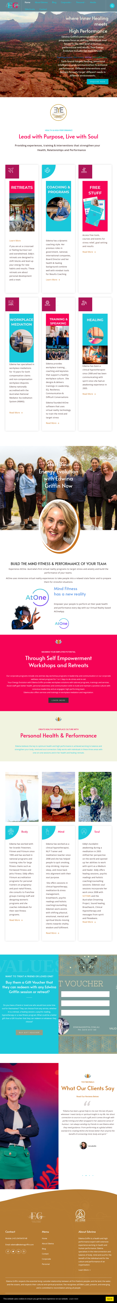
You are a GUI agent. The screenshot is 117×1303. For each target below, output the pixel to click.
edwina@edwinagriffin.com (22, 1244)
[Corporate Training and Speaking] (57, 336)
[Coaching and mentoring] (58, 206)
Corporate (46, 1259)
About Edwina (48, 1243)
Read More (88, 251)
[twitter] (13, 1251)
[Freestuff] (95, 206)
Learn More (15, 240)
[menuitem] (30, 9)
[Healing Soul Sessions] (95, 338)
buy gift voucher (29, 1032)
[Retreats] (22, 206)
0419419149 (22, 1238)
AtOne (88, 57)
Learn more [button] (73, 1299)
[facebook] (8, 1251)
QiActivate (78, 57)
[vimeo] (23, 1251)
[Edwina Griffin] (11, 5)
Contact (45, 1254)
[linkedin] (18, 1251)
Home (44, 1238)
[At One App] (83, 623)
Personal (46, 1264)
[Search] (112, 5)
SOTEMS (86, 896)
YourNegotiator (64, 57)
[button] (82, 1175)
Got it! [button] (109, 1299)
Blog (44, 1248)
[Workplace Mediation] (21, 338)
